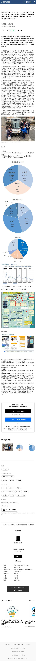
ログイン (24, 2)
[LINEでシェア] (13, 30)
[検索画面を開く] (34, 2)
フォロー (18, 556)
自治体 (25, 491)
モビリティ (11, 488)
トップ (4, 524)
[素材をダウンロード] (18, 30)
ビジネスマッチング (8, 491)
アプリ (12, 495)
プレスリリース (11, 524)
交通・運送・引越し (8, 476)
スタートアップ (21, 495)
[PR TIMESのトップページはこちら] (6, 2)
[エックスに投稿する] (7, 30)
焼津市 (19, 488)
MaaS (4, 488)
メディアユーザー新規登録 (18, 419)
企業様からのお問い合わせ (18, 651)
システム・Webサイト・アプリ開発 (12, 480)
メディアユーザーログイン (18, 411)
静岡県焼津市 (4, 502)
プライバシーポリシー (18, 644)
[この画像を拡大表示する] (7, 447)
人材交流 (5, 495)
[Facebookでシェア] (10, 30)
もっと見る (32, 600)
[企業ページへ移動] (18, 540)
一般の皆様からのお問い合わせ (18, 655)
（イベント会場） (14, 502)
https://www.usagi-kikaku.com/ (21, 565)
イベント (5, 469)
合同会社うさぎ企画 (22, 524)
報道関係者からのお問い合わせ (18, 648)
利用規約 (28, 644)
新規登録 (29, 2)
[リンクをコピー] (21, 30)
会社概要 (8, 644)
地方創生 (18, 491)
